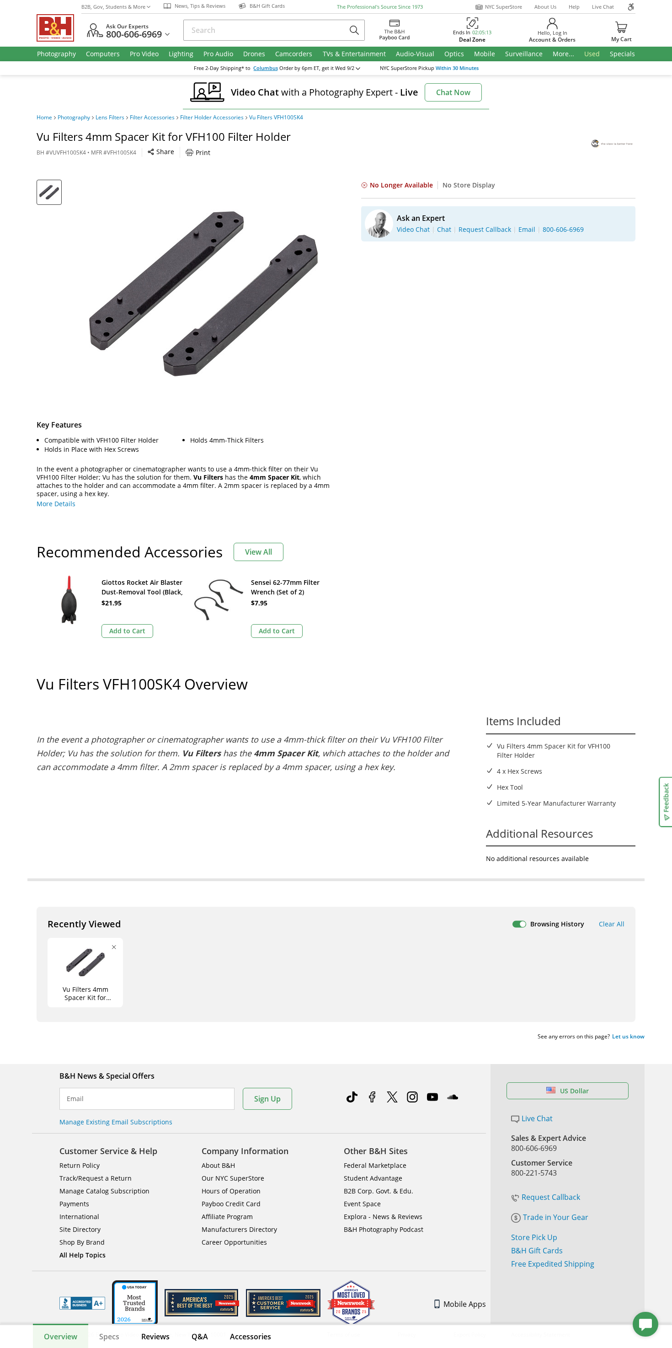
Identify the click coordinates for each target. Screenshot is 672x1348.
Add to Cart (127, 630)
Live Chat (603, 6)
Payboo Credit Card (231, 1203)
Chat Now (453, 92)
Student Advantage (373, 1178)
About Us (545, 6)
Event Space (362, 1203)
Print (203, 152)
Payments (74, 1203)
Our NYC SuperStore (233, 1178)
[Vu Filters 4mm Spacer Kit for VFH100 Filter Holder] (203, 294)
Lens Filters (110, 117)
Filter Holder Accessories (212, 117)
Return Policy (79, 1165)
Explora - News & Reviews (383, 1216)
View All (258, 552)
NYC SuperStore (503, 6)
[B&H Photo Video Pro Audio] (59, 28)
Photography (74, 117)
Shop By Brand (82, 1242)
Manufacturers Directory (239, 1229)
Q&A (200, 1337)
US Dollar (574, 1090)
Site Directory (80, 1229)
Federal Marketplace (375, 1165)
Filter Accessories (152, 117)
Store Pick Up (534, 1237)
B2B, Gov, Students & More (113, 6)
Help (574, 6)
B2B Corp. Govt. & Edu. (378, 1191)
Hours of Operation (231, 1191)
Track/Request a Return (95, 1178)
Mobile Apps (464, 1304)
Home (44, 117)
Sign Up (267, 1099)
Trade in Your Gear (555, 1217)
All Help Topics (82, 1255)
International (79, 1216)
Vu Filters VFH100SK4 (276, 117)
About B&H (218, 1165)
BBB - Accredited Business (82, 1303)
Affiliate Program (227, 1216)
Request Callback (551, 1197)
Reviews (155, 1337)
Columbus (265, 68)
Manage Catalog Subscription (104, 1191)
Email (75, 1099)
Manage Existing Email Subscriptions (115, 1122)
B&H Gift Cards (537, 1251)
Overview (60, 1337)
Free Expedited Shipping (552, 1264)
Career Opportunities (234, 1242)
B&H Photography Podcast (383, 1229)
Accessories (250, 1337)
